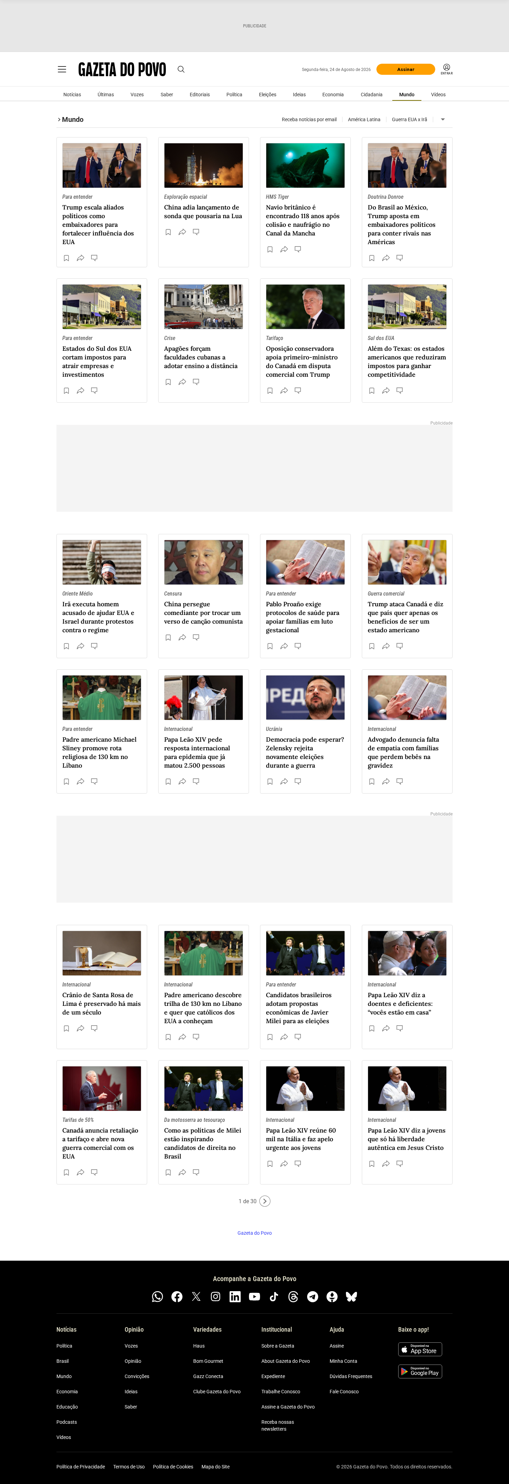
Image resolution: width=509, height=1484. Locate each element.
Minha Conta (343, 1361)
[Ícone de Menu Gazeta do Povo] (62, 69)
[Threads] (293, 1296)
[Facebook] (176, 1296)
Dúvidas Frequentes (351, 1376)
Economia (333, 94)
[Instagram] (215, 1296)
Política (234, 94)
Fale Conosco (344, 1391)
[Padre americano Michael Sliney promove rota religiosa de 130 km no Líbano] (101, 697)
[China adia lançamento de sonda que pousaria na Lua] (203, 165)
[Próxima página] (264, 1201)
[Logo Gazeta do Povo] (122, 69)
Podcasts (66, 1422)
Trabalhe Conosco (280, 1391)
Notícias (72, 94)
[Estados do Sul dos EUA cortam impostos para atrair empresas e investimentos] (101, 306)
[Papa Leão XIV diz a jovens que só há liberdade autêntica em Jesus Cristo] (407, 1088)
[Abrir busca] (181, 69)
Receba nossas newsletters (277, 1425)
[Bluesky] (351, 1296)
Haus (199, 1346)
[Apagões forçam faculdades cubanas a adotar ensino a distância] (203, 306)
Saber (167, 94)
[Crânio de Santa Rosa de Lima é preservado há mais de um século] (101, 953)
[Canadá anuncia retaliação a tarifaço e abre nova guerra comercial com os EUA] (101, 1088)
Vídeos (438, 94)
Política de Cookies (173, 1466)
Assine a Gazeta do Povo (288, 1407)
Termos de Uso (129, 1466)
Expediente (273, 1376)
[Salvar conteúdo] (66, 258)
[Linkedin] (235, 1296)
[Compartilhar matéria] (80, 258)
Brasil (62, 1361)
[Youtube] (254, 1296)
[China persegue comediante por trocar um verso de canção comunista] (203, 562)
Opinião (133, 1361)
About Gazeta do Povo (285, 1361)
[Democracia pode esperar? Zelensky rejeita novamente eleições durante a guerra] (305, 697)
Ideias (299, 94)
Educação (67, 1407)
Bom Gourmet (208, 1361)
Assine (337, 1346)
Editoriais (200, 94)
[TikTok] (273, 1296)
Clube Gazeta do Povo (217, 1391)
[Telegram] (312, 1296)
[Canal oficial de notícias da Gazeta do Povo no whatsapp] (157, 1296)
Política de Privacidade (80, 1466)
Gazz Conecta (208, 1376)
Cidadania (372, 94)
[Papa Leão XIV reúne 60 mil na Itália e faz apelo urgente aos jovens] (305, 1088)
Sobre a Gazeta (277, 1346)
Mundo (406, 94)
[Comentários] (95, 258)
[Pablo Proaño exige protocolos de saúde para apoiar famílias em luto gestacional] (305, 562)
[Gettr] (332, 1296)
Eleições (267, 94)
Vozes (137, 94)
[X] (196, 1296)
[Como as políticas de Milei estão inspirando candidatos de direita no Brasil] (203, 1088)
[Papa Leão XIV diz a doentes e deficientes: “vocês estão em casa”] (407, 953)
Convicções (137, 1376)
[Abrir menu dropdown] (443, 119)
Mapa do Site (216, 1466)
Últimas (106, 94)
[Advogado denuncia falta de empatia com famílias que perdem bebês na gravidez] (407, 697)
